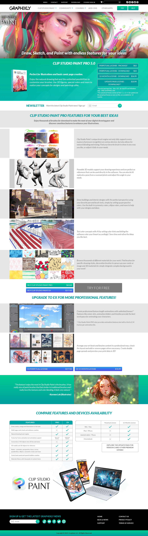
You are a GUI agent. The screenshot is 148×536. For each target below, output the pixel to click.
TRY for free (98, 288)
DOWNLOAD (75, 2)
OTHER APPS (107, 8)
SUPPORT (64, 2)
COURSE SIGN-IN (89, 2)
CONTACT (54, 2)
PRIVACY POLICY (125, 520)
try (122, 8)
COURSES (80, 8)
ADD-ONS (92, 8)
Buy (133, 8)
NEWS (45, 2)
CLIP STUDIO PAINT (46, 8)
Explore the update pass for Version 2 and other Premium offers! (119, 447)
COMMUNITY (65, 8)
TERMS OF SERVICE (126, 523)
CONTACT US (124, 516)
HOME (99, 516)
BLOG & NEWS (102, 520)
